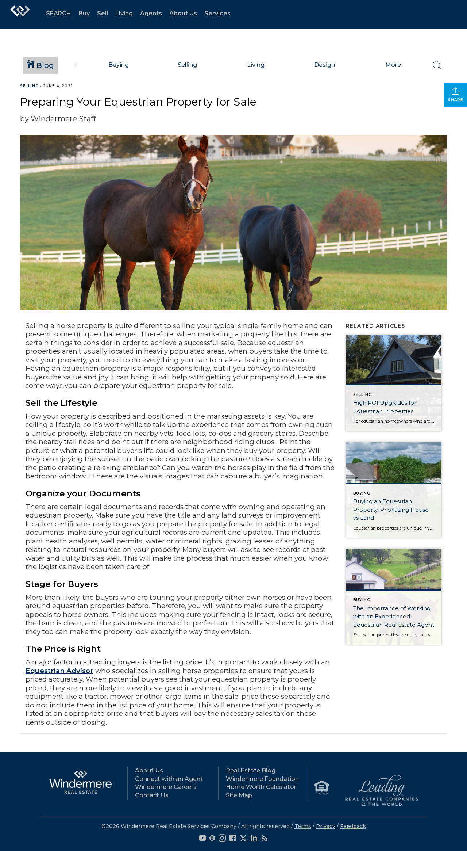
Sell (102, 13)
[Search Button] (437, 65)
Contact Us (152, 795)
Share (455, 100)
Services (217, 13)
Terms (302, 826)
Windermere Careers (166, 786)
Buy (84, 13)
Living (124, 13)
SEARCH (58, 13)
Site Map (239, 795)
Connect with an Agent (169, 778)
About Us (183, 13)
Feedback (353, 826)
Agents (151, 13)
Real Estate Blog (250, 770)
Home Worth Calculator (261, 786)
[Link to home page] (20, 14)
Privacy (325, 826)
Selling (29, 86)
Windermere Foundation (262, 778)
